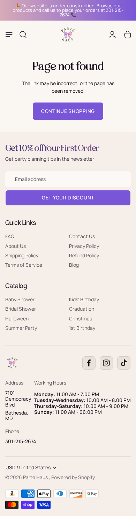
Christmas (80, 318)
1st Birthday (82, 328)
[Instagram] (106, 363)
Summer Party (21, 328)
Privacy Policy (84, 246)
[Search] (23, 34)
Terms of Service (23, 264)
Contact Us (82, 236)
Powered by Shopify (73, 477)
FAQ (9, 236)
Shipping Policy (21, 255)
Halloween (17, 318)
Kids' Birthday (84, 299)
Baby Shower (20, 299)
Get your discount (68, 197)
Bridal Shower (20, 308)
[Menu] (9, 34)
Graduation (81, 308)
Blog (74, 264)
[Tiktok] (124, 363)
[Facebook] (89, 363)
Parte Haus (36, 477)
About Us (15, 246)
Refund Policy (84, 255)
